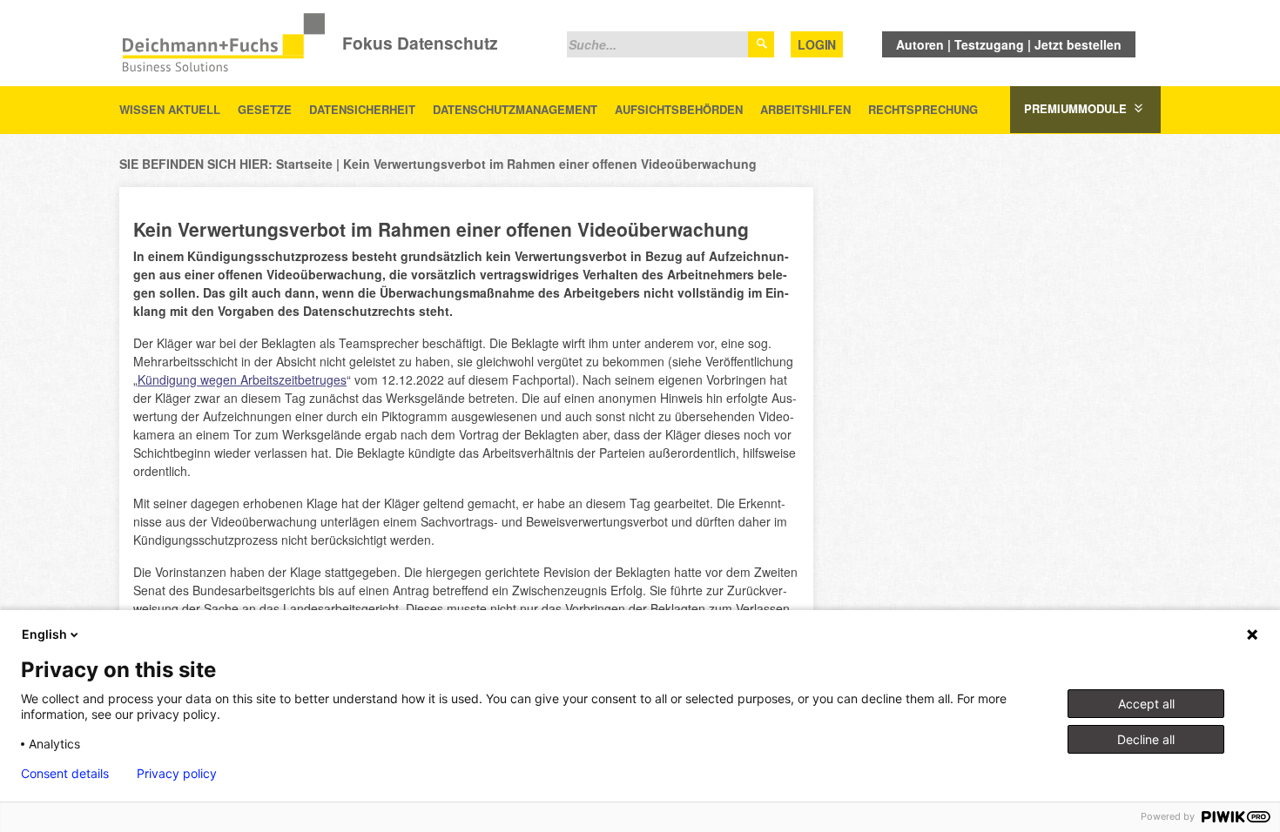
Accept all (1146, 703)
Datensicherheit (362, 109)
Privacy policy (177, 774)
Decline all (1146, 739)
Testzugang (989, 44)
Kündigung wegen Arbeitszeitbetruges (242, 379)
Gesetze (265, 109)
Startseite (304, 163)
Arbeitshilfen (805, 109)
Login (817, 44)
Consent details (65, 774)
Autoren (920, 44)
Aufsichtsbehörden (679, 109)
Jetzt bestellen (1078, 44)
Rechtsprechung (923, 109)
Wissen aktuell (169, 109)
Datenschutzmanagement (515, 109)
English (44, 634)
